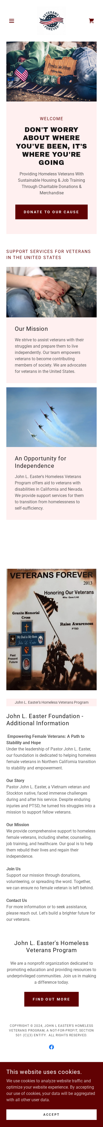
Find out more (52, 999)
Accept (51, 1114)
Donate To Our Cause (51, 212)
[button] (13, 21)
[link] (51, 20)
